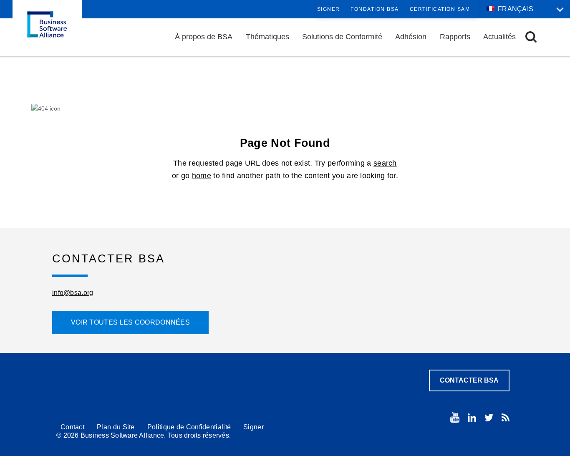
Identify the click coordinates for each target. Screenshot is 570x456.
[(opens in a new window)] (454, 417)
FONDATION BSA (375, 9)
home (201, 175)
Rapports (455, 37)
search (385, 163)
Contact (72, 427)
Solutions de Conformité (342, 37)
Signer (328, 9)
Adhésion (410, 37)
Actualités (499, 37)
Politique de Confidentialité (189, 427)
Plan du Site (116, 427)
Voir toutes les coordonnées (130, 322)
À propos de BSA (203, 37)
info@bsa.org (72, 292)
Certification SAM (440, 9)
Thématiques (267, 37)
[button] (531, 37)
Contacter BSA (469, 380)
